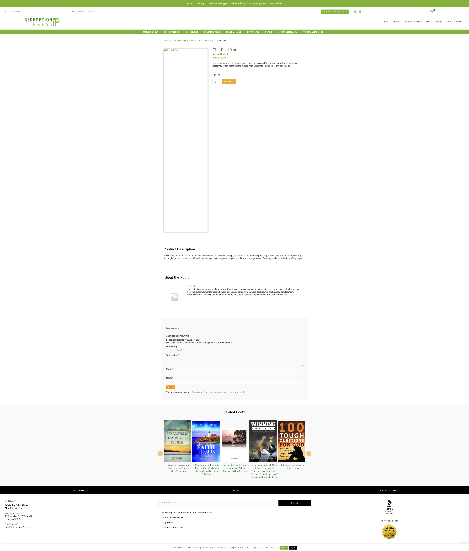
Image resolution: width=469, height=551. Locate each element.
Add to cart (228, 81)
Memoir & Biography (287, 32)
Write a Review (219, 58)
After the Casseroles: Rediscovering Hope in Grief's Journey (179, 468)
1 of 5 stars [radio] (167, 350)
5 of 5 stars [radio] (181, 350)
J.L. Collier (225, 54)
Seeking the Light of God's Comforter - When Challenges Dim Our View (236, 468)
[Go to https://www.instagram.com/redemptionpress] (360, 11)
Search (294, 503)
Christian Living (233, 32)
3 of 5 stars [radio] (174, 350)
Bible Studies (192, 32)
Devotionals (253, 32)
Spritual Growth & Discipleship (199, 40)
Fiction (268, 32)
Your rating (171, 346)
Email (169, 378)
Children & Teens (212, 32)
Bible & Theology (172, 32)
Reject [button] (293, 548)
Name (170, 369)
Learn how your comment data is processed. (223, 392)
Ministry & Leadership (313, 32)
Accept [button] (284, 548)
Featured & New (150, 32)
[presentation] (160, 453)
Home (166, 40)
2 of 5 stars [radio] (171, 350)
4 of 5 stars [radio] (177, 350)
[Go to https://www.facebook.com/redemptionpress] (355, 11)
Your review (172, 355)
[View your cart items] (431, 11)
